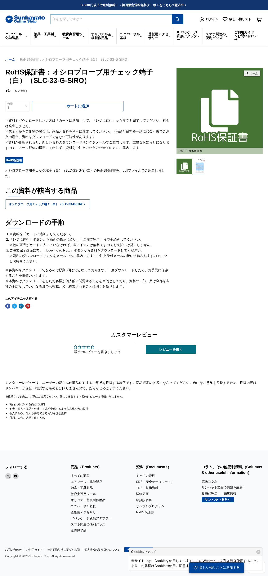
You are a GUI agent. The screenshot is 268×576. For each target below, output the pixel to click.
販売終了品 (78, 530)
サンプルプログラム (150, 506)
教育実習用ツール (72, 36)
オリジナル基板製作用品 (101, 36)
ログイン (212, 19)
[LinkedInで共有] (21, 306)
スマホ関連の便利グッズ (216, 36)
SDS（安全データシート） (155, 482)
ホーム (10, 59)
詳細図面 (142, 494)
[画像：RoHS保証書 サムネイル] (184, 166)
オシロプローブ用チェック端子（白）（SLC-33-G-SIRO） (47, 204)
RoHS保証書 (145, 512)
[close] (258, 552)
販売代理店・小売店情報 (219, 493)
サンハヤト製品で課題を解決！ (224, 487)
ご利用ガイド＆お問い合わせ (244, 36)
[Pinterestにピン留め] (27, 306)
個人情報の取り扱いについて (102, 549)
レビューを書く (171, 349)
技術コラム (209, 481)
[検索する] (177, 19)
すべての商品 (80, 476)
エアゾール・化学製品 (15, 36)
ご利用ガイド (34, 549)
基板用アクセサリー (158, 36)
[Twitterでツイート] (14, 306)
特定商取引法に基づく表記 (63, 549)
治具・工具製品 (44, 36)
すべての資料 (145, 476)
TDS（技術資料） (148, 488)
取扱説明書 (144, 500)
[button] (216, 567)
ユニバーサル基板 (130, 36)
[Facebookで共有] (7, 306)
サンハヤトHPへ (218, 500)
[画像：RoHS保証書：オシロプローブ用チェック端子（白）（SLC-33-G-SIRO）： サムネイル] (200, 166)
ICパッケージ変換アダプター (187, 36)
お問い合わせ (13, 549)
